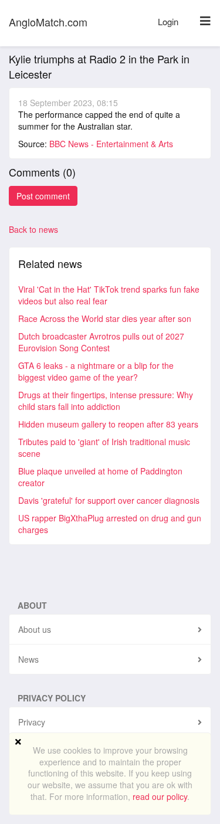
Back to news (33, 229)
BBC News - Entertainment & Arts (111, 144)
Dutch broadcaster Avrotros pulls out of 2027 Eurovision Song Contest (101, 342)
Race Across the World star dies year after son (104, 318)
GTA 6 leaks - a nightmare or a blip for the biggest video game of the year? (96, 371)
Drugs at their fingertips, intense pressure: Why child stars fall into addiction (105, 400)
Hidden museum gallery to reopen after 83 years (108, 424)
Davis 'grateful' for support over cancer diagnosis (108, 500)
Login (168, 21)
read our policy (160, 796)
